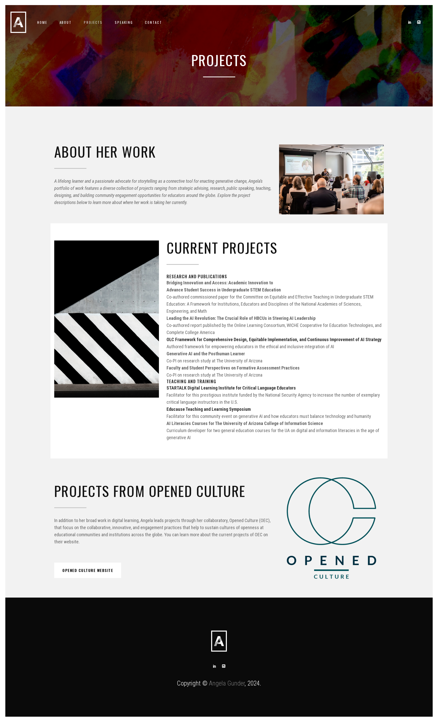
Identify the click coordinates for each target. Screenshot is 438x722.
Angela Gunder (227, 683)
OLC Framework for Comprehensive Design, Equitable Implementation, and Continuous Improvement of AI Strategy (274, 339)
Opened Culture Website (87, 570)
